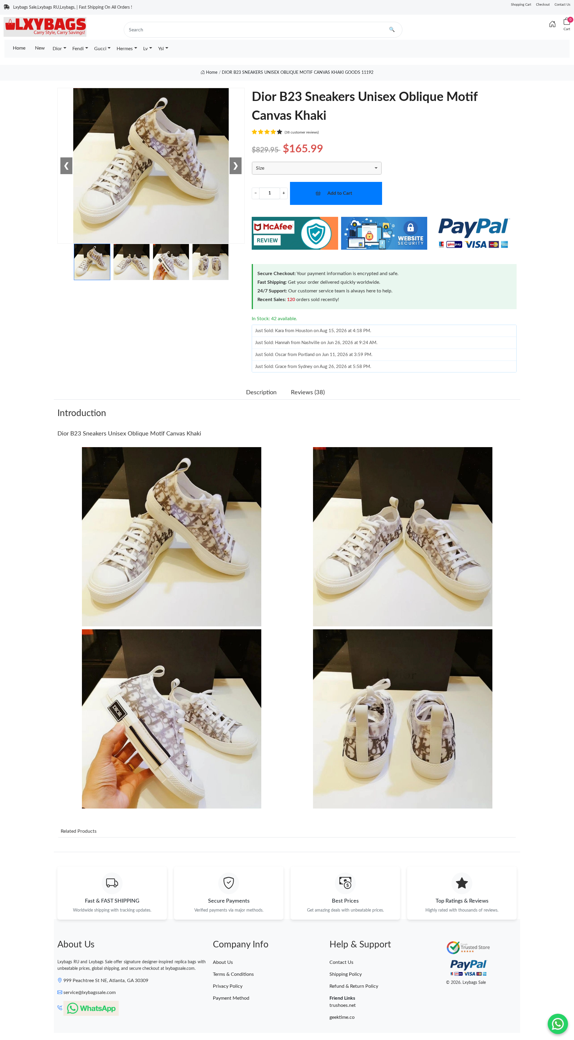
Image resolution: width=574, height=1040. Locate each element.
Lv (145, 48)
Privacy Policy (227, 986)
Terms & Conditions (233, 974)
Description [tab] (261, 392)
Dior (57, 48)
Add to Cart (339, 193)
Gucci (100, 48)
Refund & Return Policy (353, 986)
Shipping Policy (345, 974)
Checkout (543, 4)
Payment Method (231, 998)
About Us (223, 962)
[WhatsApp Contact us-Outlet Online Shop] (558, 1024)
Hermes (125, 48)
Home (19, 48)
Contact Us (562, 4)
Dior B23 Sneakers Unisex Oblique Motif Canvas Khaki (129, 434)
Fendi (78, 48)
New (40, 48)
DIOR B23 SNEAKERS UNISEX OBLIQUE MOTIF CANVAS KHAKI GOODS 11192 (297, 72)
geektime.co (342, 1017)
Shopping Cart (521, 4)
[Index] (552, 24)
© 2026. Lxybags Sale (466, 983)
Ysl (161, 48)
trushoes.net (342, 1005)
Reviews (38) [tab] (308, 392)
